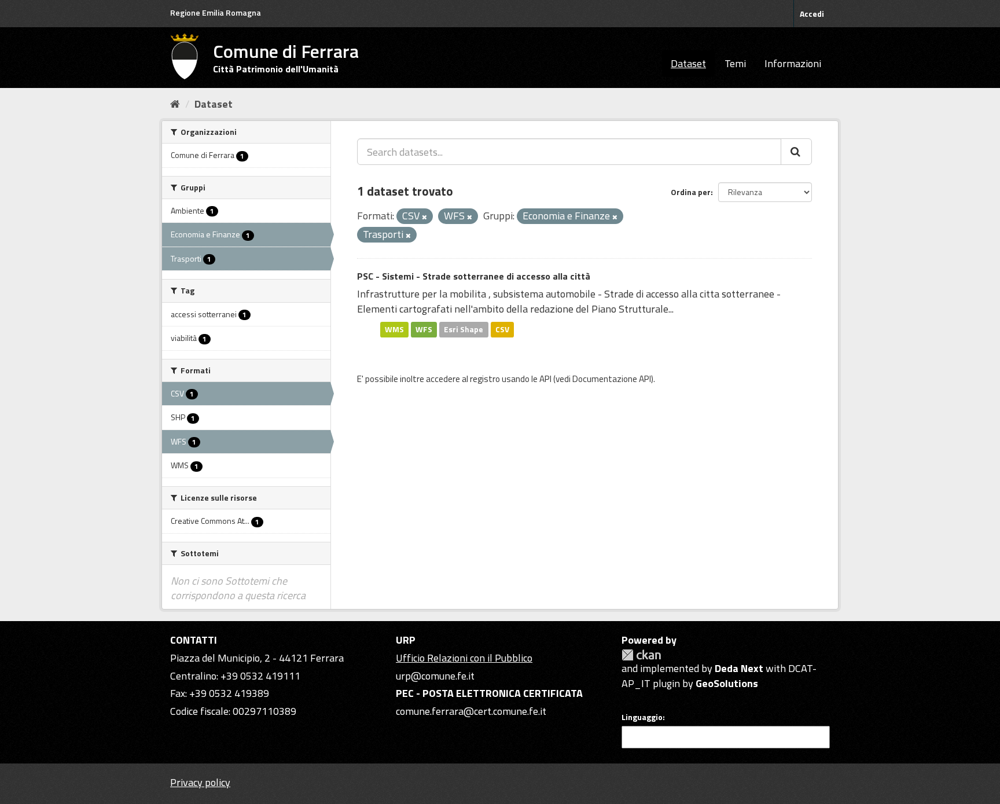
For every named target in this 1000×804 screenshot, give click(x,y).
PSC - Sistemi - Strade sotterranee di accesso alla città (473, 276)
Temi (735, 63)
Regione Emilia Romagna (215, 12)
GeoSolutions (727, 683)
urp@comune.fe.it (435, 676)
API (545, 379)
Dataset (688, 63)
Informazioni (792, 63)
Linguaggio (642, 717)
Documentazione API (611, 379)
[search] (796, 151)
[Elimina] (424, 217)
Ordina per (691, 192)
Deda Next (739, 668)
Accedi (812, 14)
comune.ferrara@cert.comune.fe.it (471, 711)
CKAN (641, 655)
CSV (502, 329)
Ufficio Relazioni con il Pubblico (464, 658)
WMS (394, 329)
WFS (424, 329)
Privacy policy (200, 782)
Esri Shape (463, 329)
